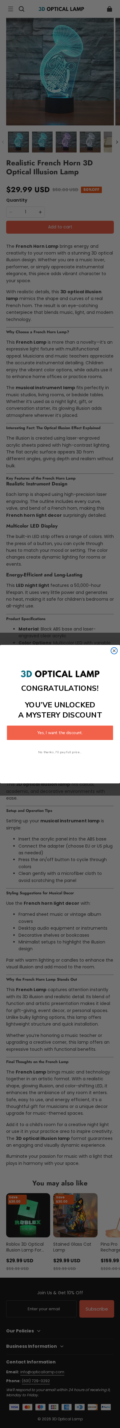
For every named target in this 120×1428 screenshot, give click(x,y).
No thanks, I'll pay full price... (60, 752)
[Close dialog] (114, 650)
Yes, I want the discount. (59, 733)
